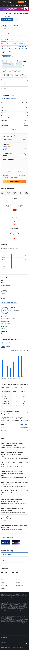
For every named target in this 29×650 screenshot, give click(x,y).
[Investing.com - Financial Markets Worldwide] (8, 2)
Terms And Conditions (5, 633)
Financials (15, 39)
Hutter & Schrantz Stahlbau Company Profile (10, 413)
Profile (8, 43)
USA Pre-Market (23, 5)
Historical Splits (22, 43)
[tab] (8, 193)
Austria (26, 433)
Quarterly (8, 346)
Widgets (3, 588)
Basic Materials (24, 427)
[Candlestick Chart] (2, 46)
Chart (8, 39)
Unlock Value (23, 81)
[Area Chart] (4, 46)
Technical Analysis (7, 189)
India (16, 5)
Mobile (2, 582)
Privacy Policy (4, 637)
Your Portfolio (4, 585)
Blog (2, 579)
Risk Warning (3, 642)
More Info (7, 33)
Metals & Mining (24, 424)
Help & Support (19, 585)
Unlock (15, 405)
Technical (22, 39)
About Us (18, 579)
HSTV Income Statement (9, 339)
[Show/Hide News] (9, 46)
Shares (3, 5)
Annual (3, 346)
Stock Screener (10, 5)
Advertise (18, 582)
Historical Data (14, 43)
